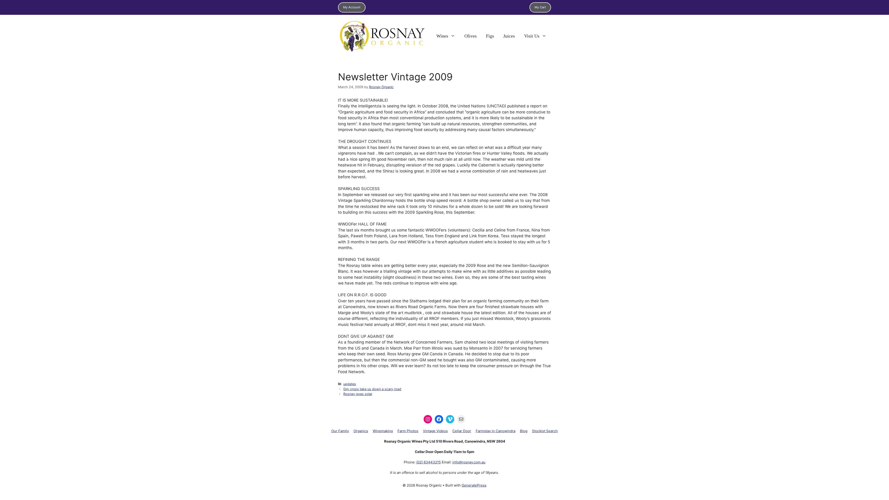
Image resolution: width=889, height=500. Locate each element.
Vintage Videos (435, 431)
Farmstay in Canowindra (495, 431)
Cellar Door (461, 431)
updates (349, 384)
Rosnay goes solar (357, 394)
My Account (351, 7)
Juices (509, 35)
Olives (470, 35)
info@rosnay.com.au (468, 462)
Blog (523, 431)
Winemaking (383, 431)
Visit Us (531, 35)
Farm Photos (408, 431)
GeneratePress (474, 485)
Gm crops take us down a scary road (372, 389)
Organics (361, 431)
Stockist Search (545, 431)
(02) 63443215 (428, 462)
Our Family (340, 431)
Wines (442, 35)
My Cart (540, 7)
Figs (490, 35)
